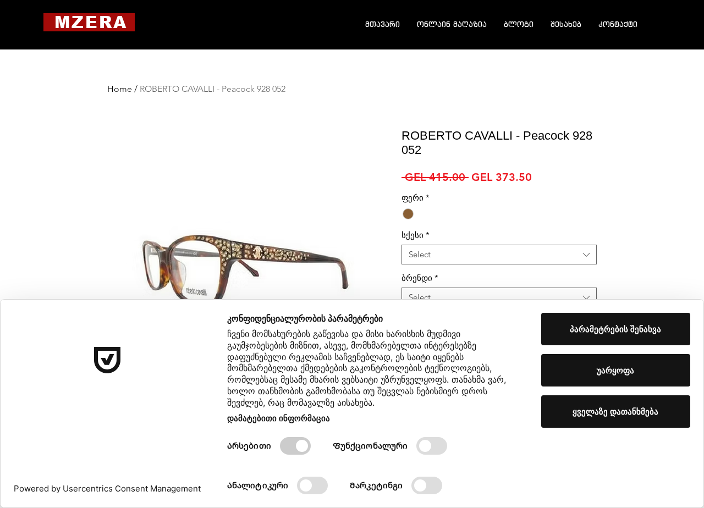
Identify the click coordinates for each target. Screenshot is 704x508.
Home (119, 89)
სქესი (416, 235)
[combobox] (499, 254)
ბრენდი (420, 278)
